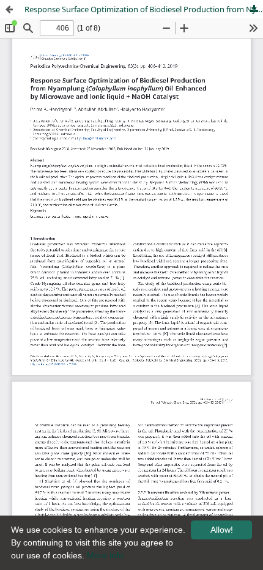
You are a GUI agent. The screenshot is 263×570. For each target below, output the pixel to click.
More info (105, 555)
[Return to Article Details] (9, 9)
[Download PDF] (254, 9)
